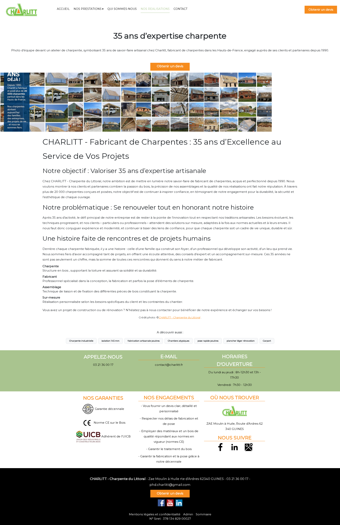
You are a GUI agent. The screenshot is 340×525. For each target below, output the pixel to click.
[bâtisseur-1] (238, 102)
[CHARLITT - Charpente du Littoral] (28, 10)
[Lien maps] (249, 446)
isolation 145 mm (110, 340)
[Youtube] (170, 502)
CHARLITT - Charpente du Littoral (179, 317)
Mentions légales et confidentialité (154, 514)
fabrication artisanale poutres (144, 340)
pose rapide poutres (208, 340)
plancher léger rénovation (241, 340)
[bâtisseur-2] (170, 102)
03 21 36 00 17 (237, 479)
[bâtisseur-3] (102, 102)
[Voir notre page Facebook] (161, 502)
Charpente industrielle (81, 340)
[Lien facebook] (220, 446)
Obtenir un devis (321, 9)
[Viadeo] (179, 502)
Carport (267, 340)
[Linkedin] (234, 446)
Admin (188, 514)
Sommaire (203, 514)
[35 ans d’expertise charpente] (34, 102)
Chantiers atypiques (178, 340)
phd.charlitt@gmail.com (170, 485)
